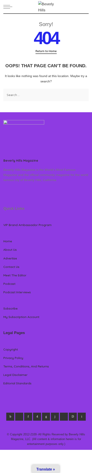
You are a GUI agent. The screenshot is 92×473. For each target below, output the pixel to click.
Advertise (10, 258)
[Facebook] (10, 417)
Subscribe (10, 308)
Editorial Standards (17, 383)
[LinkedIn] (46, 417)
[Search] (86, 6)
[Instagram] (37, 417)
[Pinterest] (28, 417)
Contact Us (11, 267)
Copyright (10, 349)
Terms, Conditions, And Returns (26, 366)
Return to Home (46, 51)
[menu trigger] (9, 6)
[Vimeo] (73, 417)
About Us (10, 249)
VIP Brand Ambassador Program (27, 225)
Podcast (9, 283)
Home (7, 241)
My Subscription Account (21, 317)
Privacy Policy (13, 358)
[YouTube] (64, 417)
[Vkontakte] (82, 417)
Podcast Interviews (17, 292)
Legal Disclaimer (15, 375)
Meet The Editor (14, 275)
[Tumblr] (55, 417)
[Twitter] (19, 417)
